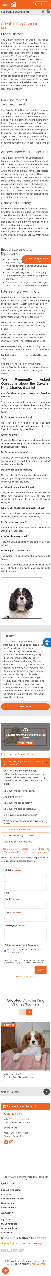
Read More (26, 706)
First (6, 881)
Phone (12, 912)
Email (12, 899)
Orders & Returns (10, 1228)
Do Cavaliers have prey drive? (19, 790)
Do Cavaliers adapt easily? (17, 802)
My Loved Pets (9, 1223)
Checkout (6, 1232)
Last (6, 892)
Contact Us (7, 1203)
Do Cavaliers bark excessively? (19, 808)
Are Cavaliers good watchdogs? (20, 815)
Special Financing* (11, 1190)
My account (7, 1219)
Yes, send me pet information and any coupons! (24, 951)
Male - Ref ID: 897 (12, 1074)
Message (14, 925)
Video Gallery (8, 1207)
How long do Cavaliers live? (17, 841)
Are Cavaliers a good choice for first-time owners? (23, 763)
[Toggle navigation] (5, 4)
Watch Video (25, 743)
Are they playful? (12, 796)
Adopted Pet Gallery (12, 1198)
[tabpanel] (25, 666)
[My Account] (43, 12)
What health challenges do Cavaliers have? (23, 822)
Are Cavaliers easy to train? (18, 835)
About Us (6, 1194)
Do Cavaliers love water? (16, 829)
